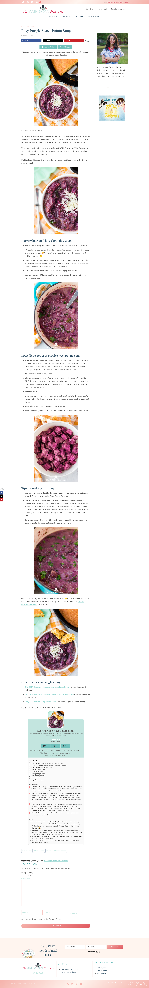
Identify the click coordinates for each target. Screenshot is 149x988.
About (12, 984)
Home (5, 984)
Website (73, 913)
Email (49, 912)
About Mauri (102, 9)
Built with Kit (94, 951)
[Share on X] (1, 496)
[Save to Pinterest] (1, 499)
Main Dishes (25, 27)
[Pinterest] (32, 2)
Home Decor (102, 971)
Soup (48, 851)
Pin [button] (56, 746)
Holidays (79, 16)
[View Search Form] (40, 2)
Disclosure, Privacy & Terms (28, 984)
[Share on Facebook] (1, 493)
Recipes (32, 27)
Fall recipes (26, 851)
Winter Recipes (60, 851)
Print (46, 746)
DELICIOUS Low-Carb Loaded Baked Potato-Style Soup (49, 694)
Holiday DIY (101, 973)
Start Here (89, 9)
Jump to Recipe (48, 47)
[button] (52, 739)
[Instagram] (27, 2)
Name (25, 912)
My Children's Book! (68, 972)
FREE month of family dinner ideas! (117, 2)
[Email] (36, 2)
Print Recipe (65, 47)
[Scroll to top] (144, 981)
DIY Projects (101, 968)
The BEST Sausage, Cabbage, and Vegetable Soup (47, 687)
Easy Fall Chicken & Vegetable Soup (40, 702)
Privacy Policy (55, 919)
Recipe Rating (27, 873)
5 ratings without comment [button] (56, 861)
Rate (66, 746)
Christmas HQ (94, 16)
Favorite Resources (118, 9)
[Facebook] (23, 2)
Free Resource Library (69, 969)
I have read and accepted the (42, 919)
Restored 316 (142, 983)
